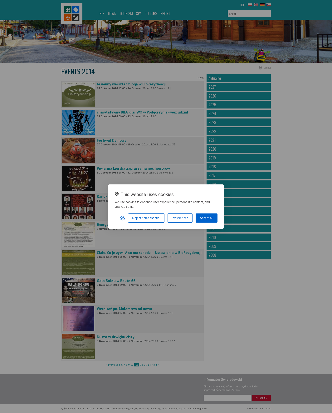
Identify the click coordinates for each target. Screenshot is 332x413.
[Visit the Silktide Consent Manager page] (122, 218)
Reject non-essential (146, 217)
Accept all (206, 217)
